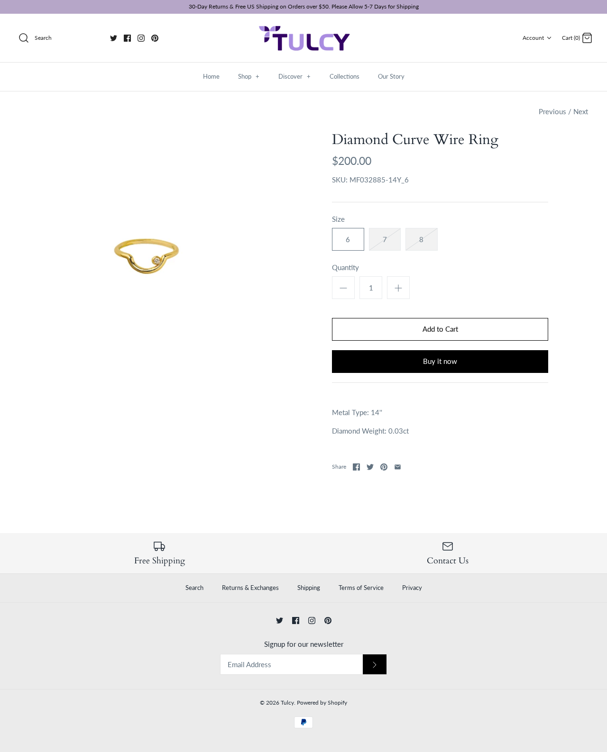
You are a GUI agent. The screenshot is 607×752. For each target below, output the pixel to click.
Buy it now (440, 361)
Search (194, 587)
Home (211, 76)
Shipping (308, 587)
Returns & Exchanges (250, 587)
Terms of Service (361, 587)
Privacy (412, 587)
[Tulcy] (303, 38)
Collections (344, 76)
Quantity (345, 267)
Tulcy (287, 702)
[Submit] (374, 664)
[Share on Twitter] (370, 467)
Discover (294, 76)
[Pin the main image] (383, 467)
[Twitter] (113, 38)
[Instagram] (141, 38)
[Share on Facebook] (356, 467)
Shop (248, 76)
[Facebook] (127, 38)
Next (580, 111)
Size (338, 219)
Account (533, 37)
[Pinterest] (154, 38)
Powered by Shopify (322, 702)
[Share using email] (397, 467)
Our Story (391, 76)
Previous (552, 111)
